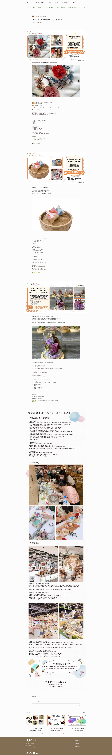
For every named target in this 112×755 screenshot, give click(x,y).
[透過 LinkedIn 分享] (39, 701)
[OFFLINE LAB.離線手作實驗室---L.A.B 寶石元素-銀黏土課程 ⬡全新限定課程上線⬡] (77, 720)
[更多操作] (79, 16)
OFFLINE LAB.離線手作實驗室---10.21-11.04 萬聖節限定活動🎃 (55, 730)
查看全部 (84, 712)
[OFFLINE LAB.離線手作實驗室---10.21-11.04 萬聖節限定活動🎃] (56, 720)
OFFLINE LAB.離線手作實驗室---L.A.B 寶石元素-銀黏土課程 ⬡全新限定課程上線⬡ (77, 730)
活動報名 (33, 7)
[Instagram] (30, 753)
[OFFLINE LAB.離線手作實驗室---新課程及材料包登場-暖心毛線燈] (35, 720)
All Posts (27, 7)
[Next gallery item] (78, 81)
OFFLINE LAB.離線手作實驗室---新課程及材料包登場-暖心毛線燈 (35, 730)
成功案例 (39, 7)
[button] (84, 7)
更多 (79, 7)
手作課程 (57, 7)
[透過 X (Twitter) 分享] (35, 701)
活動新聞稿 (63, 7)
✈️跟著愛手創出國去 (72, 7)
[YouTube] (37, 753)
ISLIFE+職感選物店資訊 (48, 7)
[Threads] (34, 753)
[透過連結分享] (42, 701)
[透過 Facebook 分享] (32, 701)
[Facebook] (27, 753)
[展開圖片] (56, 81)
